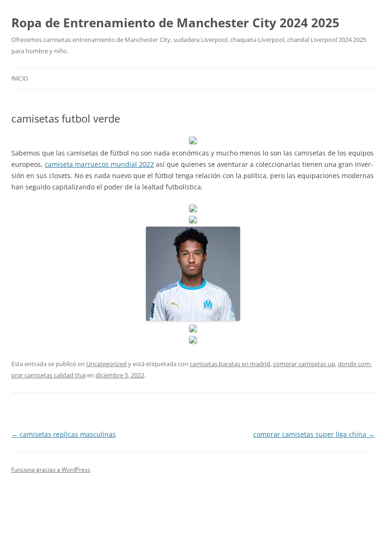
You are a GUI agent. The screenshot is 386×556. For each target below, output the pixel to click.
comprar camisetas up (304, 364)
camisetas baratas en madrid (230, 364)
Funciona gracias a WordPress (50, 470)
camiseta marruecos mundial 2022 (99, 164)
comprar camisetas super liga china (314, 434)
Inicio (19, 78)
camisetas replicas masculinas (63, 434)
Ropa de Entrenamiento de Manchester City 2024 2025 (175, 22)
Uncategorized (106, 364)
